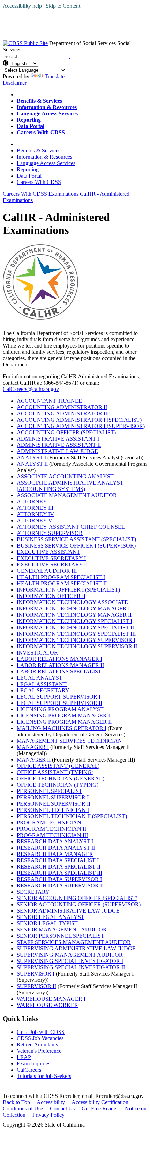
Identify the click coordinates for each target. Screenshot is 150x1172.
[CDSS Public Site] (25, 43)
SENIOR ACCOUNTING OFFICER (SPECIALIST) (77, 898)
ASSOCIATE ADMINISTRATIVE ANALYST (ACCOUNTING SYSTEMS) (70, 486)
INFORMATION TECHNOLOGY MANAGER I (73, 609)
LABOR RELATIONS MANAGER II (60, 665)
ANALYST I (31, 457)
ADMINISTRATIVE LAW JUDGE (57, 451)
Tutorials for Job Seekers (44, 1076)
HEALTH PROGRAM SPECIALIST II (62, 583)
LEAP (24, 1057)
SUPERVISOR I (36, 974)
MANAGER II (34, 760)
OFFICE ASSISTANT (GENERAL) (58, 766)
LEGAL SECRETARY (43, 690)
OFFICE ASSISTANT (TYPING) (55, 772)
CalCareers (29, 1070)
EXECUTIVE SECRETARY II (52, 564)
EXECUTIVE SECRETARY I (51, 558)
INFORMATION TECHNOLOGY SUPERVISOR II (77, 646)
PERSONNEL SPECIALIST (49, 791)
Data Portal (29, 176)
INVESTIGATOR (37, 653)
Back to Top (16, 1102)
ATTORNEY (32, 502)
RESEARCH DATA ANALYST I (55, 841)
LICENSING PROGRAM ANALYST (60, 709)
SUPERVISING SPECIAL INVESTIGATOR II (71, 967)
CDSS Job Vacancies (40, 1038)
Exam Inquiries (33, 1063)
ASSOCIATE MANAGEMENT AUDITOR (67, 495)
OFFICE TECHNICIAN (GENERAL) (60, 778)
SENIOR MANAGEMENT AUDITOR (62, 929)
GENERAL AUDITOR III (47, 571)
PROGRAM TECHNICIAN (49, 823)
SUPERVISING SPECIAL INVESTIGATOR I (70, 961)
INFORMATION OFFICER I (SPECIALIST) (68, 590)
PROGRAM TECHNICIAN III (52, 835)
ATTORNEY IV (35, 514)
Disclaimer (15, 83)
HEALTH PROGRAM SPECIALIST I (61, 577)
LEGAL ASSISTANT (42, 684)
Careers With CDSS (39, 182)
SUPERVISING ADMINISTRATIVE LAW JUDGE (76, 948)
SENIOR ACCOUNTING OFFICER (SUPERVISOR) (79, 904)
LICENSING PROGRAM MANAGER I (63, 716)
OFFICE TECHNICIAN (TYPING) (57, 785)
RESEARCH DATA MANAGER (55, 854)
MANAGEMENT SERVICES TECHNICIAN (69, 741)
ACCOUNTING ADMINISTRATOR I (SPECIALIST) (79, 420)
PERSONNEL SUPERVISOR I (53, 797)
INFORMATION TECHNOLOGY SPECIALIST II (75, 627)
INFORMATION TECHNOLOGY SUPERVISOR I (76, 640)
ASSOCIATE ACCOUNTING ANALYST (65, 476)
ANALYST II (32, 464)
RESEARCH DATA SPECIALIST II (58, 867)
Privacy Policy (48, 1115)
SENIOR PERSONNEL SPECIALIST (60, 936)
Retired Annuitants (37, 1045)
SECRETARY (33, 892)
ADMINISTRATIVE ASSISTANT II (59, 445)
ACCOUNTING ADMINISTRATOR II (62, 407)
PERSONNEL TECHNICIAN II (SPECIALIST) (72, 816)
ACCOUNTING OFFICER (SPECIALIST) (66, 432)
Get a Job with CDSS (41, 1032)
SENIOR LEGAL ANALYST (50, 917)
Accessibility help (22, 6)
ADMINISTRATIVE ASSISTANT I (58, 439)
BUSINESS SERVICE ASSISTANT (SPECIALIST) (76, 539)
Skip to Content (63, 6)
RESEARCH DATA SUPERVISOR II (60, 885)
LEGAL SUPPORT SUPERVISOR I (58, 697)
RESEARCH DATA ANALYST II (56, 848)
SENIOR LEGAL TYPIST (47, 923)
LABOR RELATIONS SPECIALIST (59, 671)
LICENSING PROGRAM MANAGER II (64, 722)
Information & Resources (44, 157)
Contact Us (62, 1109)
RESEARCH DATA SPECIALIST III (59, 873)
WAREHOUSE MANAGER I (51, 999)
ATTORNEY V (34, 520)
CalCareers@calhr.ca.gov (31, 389)
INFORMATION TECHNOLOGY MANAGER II (74, 615)
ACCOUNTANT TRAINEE (49, 401)
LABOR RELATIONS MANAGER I (59, 659)
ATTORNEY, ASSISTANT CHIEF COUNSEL (71, 527)
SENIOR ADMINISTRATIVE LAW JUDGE (68, 911)
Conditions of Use (23, 1109)
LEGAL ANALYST (39, 678)
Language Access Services (46, 163)
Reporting (28, 169)
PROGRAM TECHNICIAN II (51, 829)
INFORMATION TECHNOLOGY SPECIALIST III (76, 634)
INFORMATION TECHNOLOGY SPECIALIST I (74, 621)
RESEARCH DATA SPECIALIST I (58, 860)
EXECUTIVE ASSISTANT (48, 552)
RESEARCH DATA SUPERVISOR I (59, 879)
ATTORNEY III (35, 508)
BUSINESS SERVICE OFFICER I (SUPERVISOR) (76, 546)
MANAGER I (33, 747)
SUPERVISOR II (36, 986)
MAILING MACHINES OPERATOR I (61, 728)
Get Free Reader (100, 1109)
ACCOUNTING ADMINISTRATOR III (63, 413)
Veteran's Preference (39, 1051)
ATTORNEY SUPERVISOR (50, 533)
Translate (55, 76)
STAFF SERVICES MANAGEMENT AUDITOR (74, 942)
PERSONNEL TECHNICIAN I (53, 810)
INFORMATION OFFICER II (51, 596)
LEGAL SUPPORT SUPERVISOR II (59, 703)
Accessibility (51, 1102)
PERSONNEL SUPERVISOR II (53, 804)
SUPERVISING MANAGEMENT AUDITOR (70, 955)
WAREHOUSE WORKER (47, 1005)
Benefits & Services (38, 150)
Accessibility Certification (100, 1102)
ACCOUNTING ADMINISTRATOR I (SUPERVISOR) (81, 426)
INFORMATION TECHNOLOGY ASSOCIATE (72, 602)
